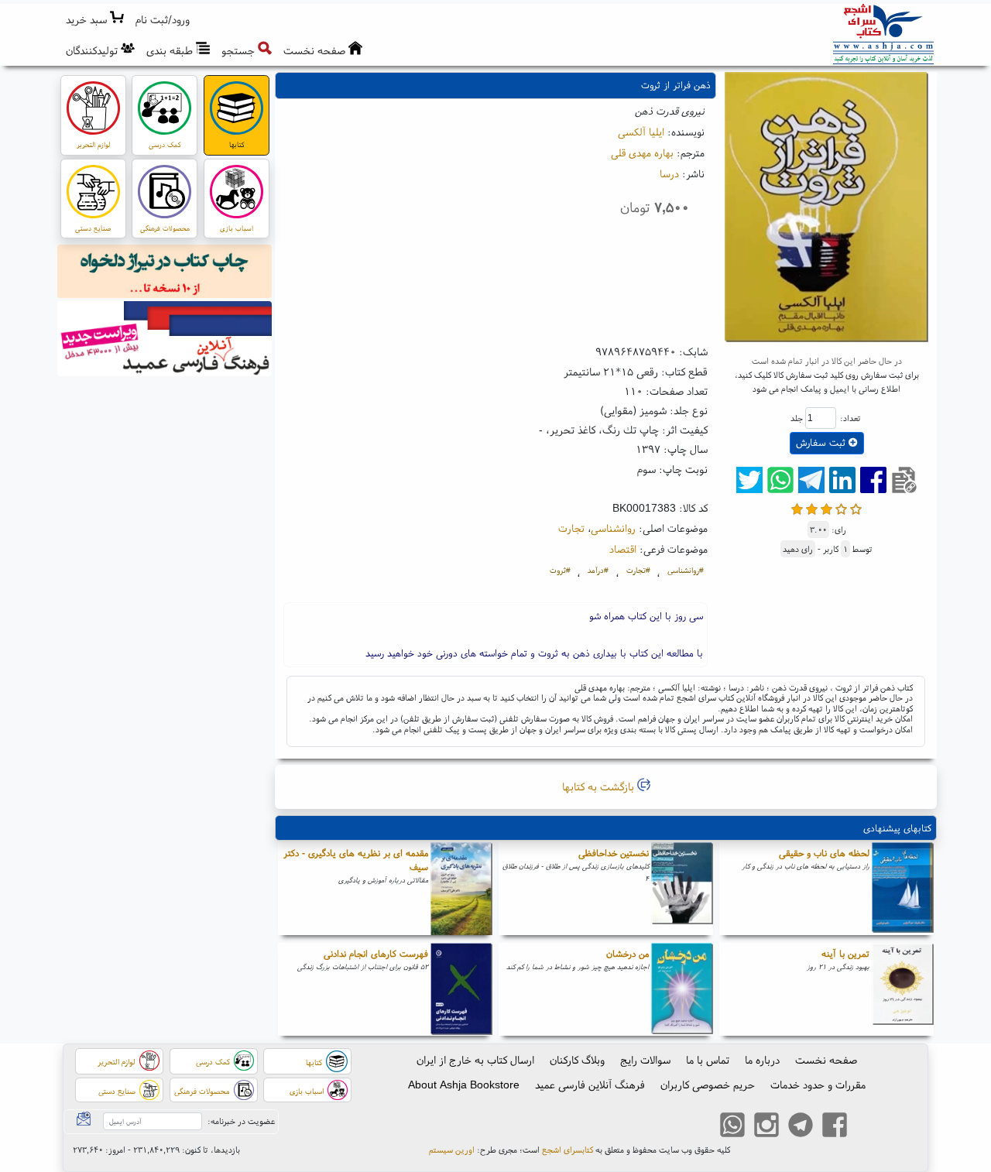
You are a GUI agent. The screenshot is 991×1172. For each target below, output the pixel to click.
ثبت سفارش (822, 442)
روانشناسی (613, 528)
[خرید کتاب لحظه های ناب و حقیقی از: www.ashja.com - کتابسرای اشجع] (903, 888)
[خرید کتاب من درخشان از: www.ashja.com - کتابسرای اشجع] (682, 989)
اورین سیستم (452, 1149)
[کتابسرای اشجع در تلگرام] (800, 1126)
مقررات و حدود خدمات (818, 1084)
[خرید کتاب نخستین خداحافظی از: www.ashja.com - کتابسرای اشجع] (682, 888)
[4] (841, 507)
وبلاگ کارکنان (577, 1059)
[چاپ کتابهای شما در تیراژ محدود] (165, 273)
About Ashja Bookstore (464, 1084)
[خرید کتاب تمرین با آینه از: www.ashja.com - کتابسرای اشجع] (903, 989)
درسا (669, 173)
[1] (797, 507)
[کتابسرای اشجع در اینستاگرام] (766, 1126)
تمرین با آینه (845, 953)
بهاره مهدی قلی (642, 152)
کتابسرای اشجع (567, 1149)
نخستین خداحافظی (613, 852)
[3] (826, 507)
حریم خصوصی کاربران (707, 1084)
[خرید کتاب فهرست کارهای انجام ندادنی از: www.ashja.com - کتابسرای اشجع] (461, 989)
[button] (163, 19)
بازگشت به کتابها (599, 786)
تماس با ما (707, 1059)
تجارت (571, 528)
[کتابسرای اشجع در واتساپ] (732, 1126)
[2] (812, 507)
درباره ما (762, 1059)
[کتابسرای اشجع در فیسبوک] (834, 1126)
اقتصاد (622, 549)
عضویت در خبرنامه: (241, 1121)
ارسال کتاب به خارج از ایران (475, 1059)
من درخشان (627, 953)
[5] (856, 507)
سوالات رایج (645, 1059)
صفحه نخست (826, 1059)
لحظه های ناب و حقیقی (824, 852)
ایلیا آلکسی (641, 131)
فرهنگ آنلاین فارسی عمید (590, 1084)
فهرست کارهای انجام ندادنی (376, 953)
